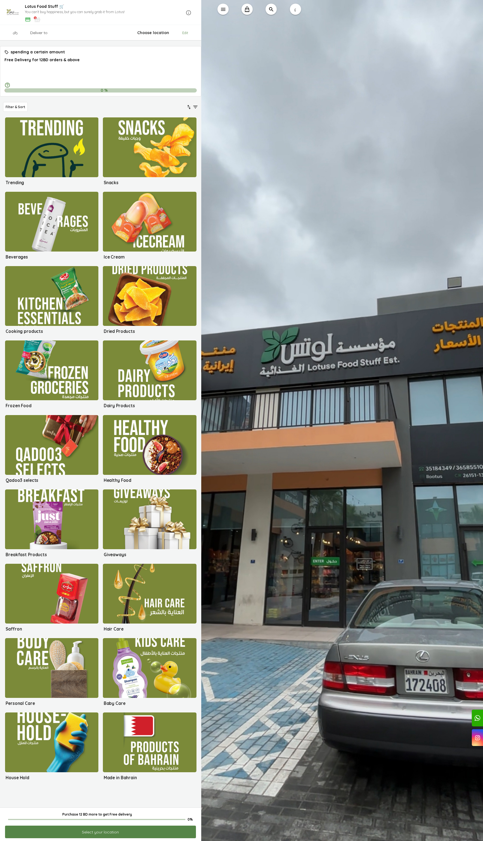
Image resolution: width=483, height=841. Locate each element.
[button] (100, 13)
